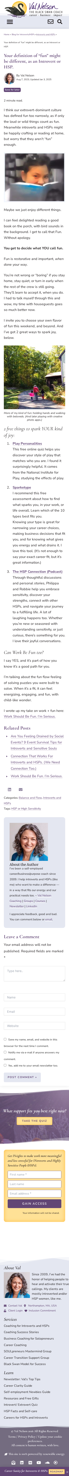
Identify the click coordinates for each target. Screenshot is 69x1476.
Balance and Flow (30, 798)
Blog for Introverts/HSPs (23, 34)
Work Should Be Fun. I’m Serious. (30, 716)
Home (6, 34)
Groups (28, 901)
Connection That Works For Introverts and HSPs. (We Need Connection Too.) (35, 762)
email (48, 919)
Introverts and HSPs (45, 34)
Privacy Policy (26, 1437)
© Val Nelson (19, 1431)
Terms (12, 1437)
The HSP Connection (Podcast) (37, 571)
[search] (50, 22)
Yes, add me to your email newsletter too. (32, 1065)
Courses (40, 901)
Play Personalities (27, 443)
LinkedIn (31, 906)
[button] (10, 22)
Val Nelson (44, 895)
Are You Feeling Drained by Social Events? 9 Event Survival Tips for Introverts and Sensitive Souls (37, 742)
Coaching (15, 901)
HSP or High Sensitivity (26, 808)
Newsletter (17, 906)
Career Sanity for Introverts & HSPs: (26, 1471)
